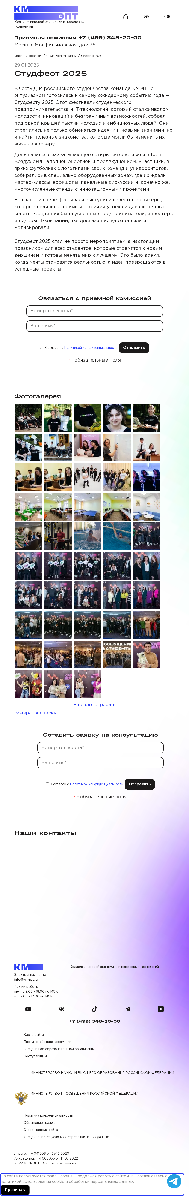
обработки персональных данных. (101, 1182)
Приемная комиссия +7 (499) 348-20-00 (78, 38)
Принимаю (15, 1190)
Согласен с (81, 347)
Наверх (175, 1166)
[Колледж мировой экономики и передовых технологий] (46, 13)
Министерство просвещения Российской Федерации (84, 1093)
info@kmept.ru (26, 979)
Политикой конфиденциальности (91, 347)
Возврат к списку (35, 713)
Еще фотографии (94, 705)
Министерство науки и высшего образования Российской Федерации (102, 1073)
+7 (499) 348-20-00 (94, 1021)
